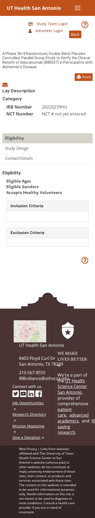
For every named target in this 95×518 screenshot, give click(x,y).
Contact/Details (19, 158)
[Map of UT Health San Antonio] (30, 331)
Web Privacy (28, 449)
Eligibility (14, 138)
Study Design (17, 148)
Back (75, 34)
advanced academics (73, 418)
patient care (65, 412)
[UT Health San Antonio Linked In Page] (31, 393)
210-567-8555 (32, 372)
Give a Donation (26, 437)
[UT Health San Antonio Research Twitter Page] (15, 393)
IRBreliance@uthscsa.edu (44, 378)
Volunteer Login (48, 30)
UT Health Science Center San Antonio (72, 386)
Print (86, 77)
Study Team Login (51, 23)
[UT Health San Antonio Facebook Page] (38, 393)
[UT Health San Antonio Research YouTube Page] (23, 393)
